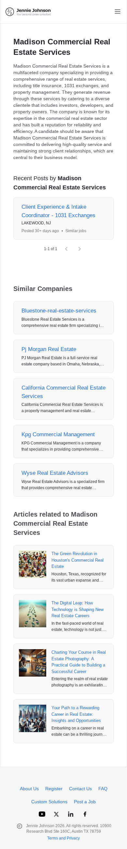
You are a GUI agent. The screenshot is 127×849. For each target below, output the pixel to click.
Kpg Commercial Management (58, 434)
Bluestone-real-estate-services (58, 311)
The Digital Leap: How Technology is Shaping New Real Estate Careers (77, 609)
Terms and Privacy (63, 838)
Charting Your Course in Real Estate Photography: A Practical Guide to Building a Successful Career (78, 662)
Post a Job (85, 801)
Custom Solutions (49, 801)
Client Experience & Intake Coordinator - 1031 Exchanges (58, 211)
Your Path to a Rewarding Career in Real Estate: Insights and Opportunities (76, 714)
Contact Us (80, 788)
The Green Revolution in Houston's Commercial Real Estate (77, 560)
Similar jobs (75, 231)
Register (54, 788)
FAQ (102, 788)
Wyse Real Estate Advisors (54, 473)
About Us (29, 788)
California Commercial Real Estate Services (63, 392)
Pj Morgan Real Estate (48, 349)
